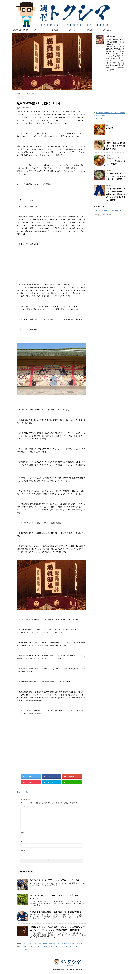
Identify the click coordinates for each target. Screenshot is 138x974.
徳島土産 (55, 30)
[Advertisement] (51, 263)
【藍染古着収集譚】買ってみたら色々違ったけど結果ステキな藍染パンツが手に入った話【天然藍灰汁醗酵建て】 (115, 194)
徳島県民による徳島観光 (20, 30)
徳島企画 (89, 30)
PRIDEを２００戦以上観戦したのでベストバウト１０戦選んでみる (56, 912)
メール (23, 842)
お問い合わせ (107, 30)
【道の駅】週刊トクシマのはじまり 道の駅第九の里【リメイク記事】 (115, 176)
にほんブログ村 (99, 119)
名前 (22, 833)
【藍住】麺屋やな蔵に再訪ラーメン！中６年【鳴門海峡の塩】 (115, 146)
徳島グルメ (72, 30)
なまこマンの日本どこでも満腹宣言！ (108, 210)
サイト (22, 850)
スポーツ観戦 (23, 792)
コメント (24, 806)
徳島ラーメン (38, 30)
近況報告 (109, 128)
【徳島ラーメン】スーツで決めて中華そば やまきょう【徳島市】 (116, 161)
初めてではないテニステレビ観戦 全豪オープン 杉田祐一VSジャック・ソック (52, 943)
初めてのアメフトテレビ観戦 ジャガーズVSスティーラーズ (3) (54, 880)
